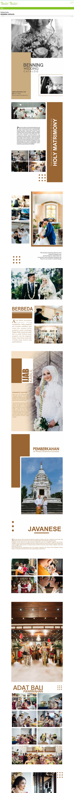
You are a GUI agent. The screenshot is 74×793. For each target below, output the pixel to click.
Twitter (72, 3)
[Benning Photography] (9, 3)
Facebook (72, 1)
